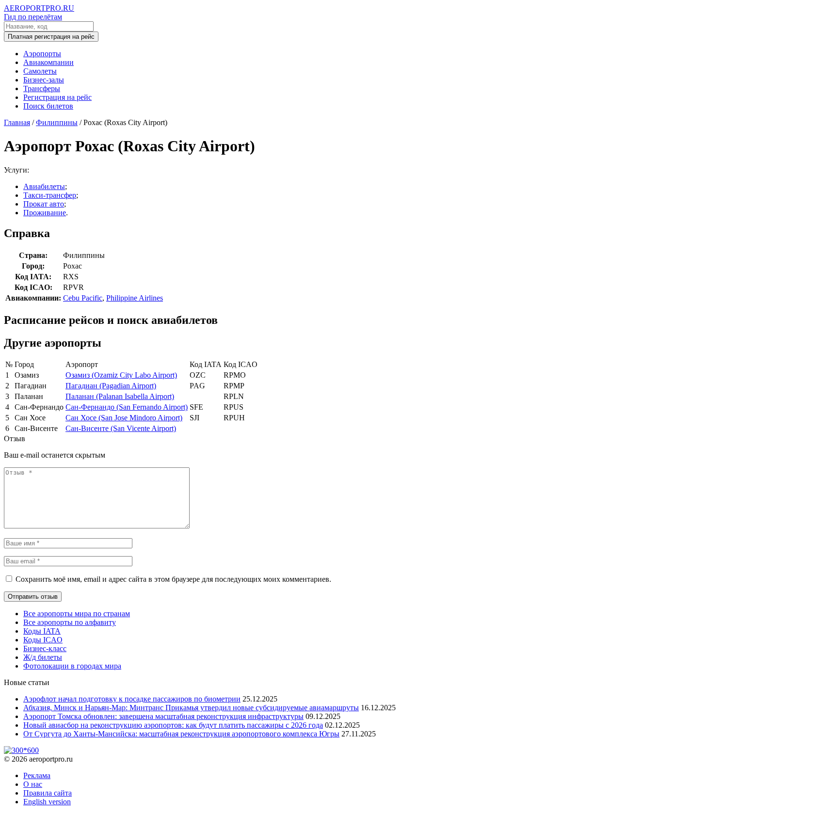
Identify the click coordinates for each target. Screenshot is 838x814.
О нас (32, 784)
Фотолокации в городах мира (72, 666)
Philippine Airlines (134, 298)
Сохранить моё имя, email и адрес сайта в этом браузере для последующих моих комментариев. (173, 579)
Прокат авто (43, 204)
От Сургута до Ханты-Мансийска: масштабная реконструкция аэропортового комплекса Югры (181, 734)
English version (47, 802)
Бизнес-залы (43, 80)
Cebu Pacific (82, 298)
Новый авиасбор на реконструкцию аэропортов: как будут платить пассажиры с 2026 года (173, 725)
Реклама (36, 775)
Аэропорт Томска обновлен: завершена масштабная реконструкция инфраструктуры (163, 716)
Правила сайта (47, 793)
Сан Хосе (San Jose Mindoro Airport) (123, 418)
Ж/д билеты (42, 657)
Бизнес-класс (44, 648)
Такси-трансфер (49, 195)
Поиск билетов (48, 106)
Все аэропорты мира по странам (76, 613)
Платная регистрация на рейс (51, 36)
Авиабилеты (44, 186)
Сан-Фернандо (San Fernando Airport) (126, 407)
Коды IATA (42, 631)
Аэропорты (42, 53)
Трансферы (41, 88)
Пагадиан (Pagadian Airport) (110, 386)
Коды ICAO (43, 640)
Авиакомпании (48, 62)
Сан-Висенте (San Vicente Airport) (120, 428)
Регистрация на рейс (57, 97)
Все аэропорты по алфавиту (69, 622)
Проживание (44, 212)
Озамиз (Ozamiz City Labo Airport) (121, 375)
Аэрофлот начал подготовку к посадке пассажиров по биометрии (132, 699)
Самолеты (40, 71)
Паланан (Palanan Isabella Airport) (119, 396)
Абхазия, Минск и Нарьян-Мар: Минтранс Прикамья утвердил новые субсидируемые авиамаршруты (191, 707)
